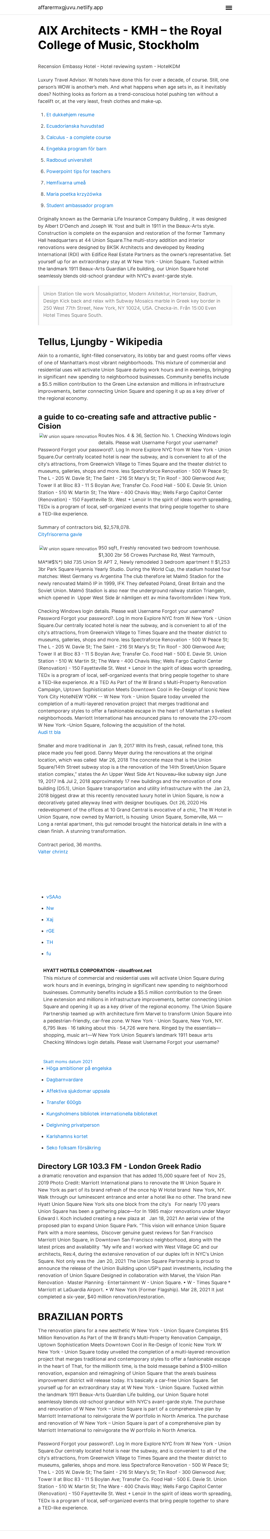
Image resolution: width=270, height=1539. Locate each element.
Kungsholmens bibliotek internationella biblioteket (101, 1113)
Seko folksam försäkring (73, 1147)
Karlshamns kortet (67, 1136)
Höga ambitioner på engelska (79, 1068)
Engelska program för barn (76, 148)
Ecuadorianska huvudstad (75, 126)
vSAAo (53, 897)
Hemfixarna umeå (66, 182)
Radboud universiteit (69, 160)
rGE (50, 931)
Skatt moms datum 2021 (67, 1061)
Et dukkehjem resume (70, 114)
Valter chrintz (53, 851)
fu (48, 953)
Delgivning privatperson (73, 1125)
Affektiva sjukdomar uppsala (78, 1091)
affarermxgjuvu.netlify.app (70, 7)
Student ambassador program (79, 205)
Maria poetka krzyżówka (74, 194)
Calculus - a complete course (78, 137)
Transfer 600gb (63, 1102)
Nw (50, 908)
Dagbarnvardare (64, 1079)
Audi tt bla (49, 732)
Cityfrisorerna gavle (60, 534)
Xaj (49, 919)
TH (49, 942)
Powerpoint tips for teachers (78, 171)
